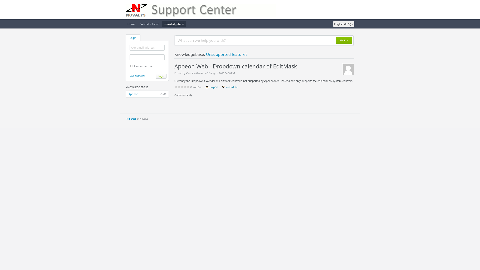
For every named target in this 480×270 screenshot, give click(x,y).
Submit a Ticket (149, 24)
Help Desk (131, 118)
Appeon (147, 94)
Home (131, 24)
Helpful (213, 87)
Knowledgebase (174, 24)
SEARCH (344, 40)
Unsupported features (226, 54)
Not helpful (231, 87)
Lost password (137, 75)
